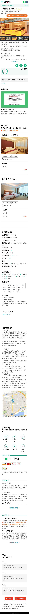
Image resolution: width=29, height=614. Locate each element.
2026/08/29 (5, 169)
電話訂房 (14, 156)
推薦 (4, 83)
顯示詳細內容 (6, 314)
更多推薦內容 (20, 598)
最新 (4, 79)
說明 (23, 79)
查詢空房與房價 (7, 156)
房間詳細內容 (8, 159)
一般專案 (4, 163)
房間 (9, 79)
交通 (19, 79)
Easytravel (17, 613)
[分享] (16, 65)
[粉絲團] (21, 65)
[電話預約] (25, 65)
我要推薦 (8, 598)
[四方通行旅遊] (7, 2)
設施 (14, 79)
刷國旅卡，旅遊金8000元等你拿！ (18, 15)
